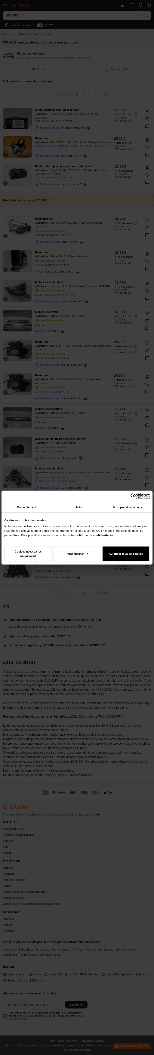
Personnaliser (75, 553)
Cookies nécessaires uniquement (28, 554)
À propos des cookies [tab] (127, 506)
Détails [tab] (77, 506)
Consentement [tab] (26, 506)
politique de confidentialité (94, 535)
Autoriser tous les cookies (126, 553)
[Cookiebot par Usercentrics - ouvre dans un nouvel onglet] (133, 496)
